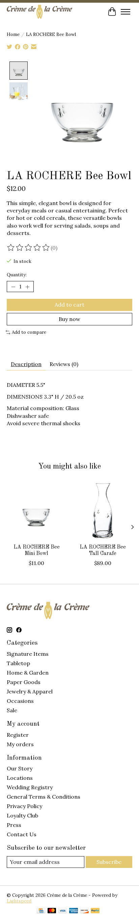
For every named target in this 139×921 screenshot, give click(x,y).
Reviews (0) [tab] (64, 364)
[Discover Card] (84, 911)
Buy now (69, 319)
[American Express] (73, 911)
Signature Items (28, 653)
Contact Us (21, 834)
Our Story (19, 768)
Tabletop (18, 663)
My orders (20, 744)
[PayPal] (95, 911)
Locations (20, 777)
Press (14, 825)
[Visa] (62, 911)
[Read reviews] (29, 248)
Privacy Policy (24, 806)
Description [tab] (26, 364)
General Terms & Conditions (43, 796)
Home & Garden (28, 672)
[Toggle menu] (125, 11)
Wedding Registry (30, 787)
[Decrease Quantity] (13, 286)
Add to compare (29, 332)
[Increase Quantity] (27, 286)
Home (13, 34)
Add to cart (69, 304)
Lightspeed (19, 901)
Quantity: (17, 275)
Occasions (20, 700)
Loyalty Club (22, 815)
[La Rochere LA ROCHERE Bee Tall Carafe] (102, 510)
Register (18, 734)
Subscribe (108, 861)
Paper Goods (23, 682)
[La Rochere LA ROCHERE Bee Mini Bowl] (36, 510)
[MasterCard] (52, 911)
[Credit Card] (41, 911)
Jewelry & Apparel (30, 691)
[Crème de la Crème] (39, 11)
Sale (12, 710)
